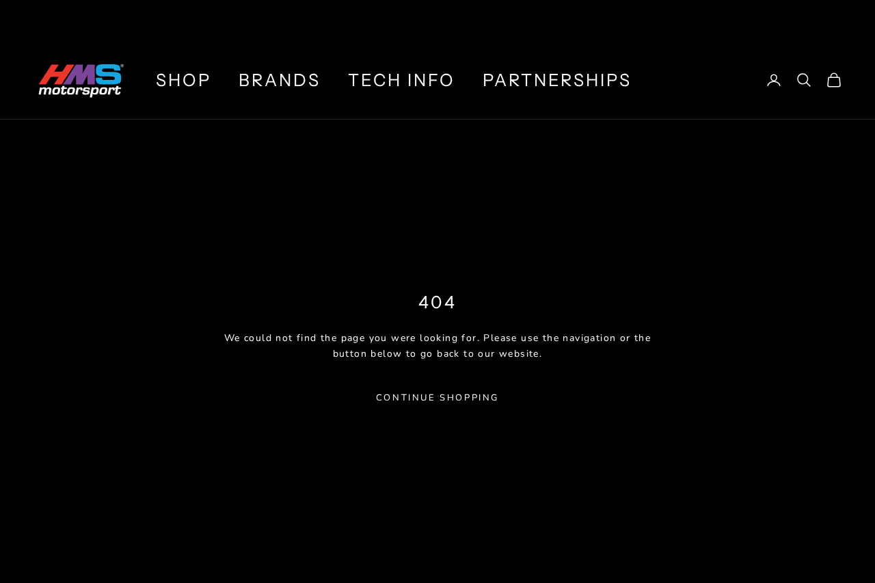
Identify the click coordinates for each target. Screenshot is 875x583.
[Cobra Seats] (685, 20)
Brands (280, 80)
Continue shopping (437, 398)
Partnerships (557, 80)
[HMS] (470, 20)
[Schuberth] (620, 20)
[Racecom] (758, 20)
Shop (183, 80)
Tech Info (401, 80)
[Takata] (832, 20)
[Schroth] (555, 20)
